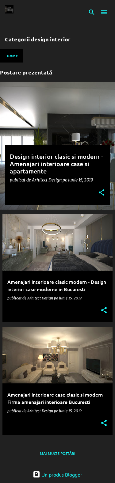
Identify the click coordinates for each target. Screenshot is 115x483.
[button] (101, 193)
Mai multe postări (57, 453)
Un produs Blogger (61, 474)
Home (12, 55)
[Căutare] (91, 12)
